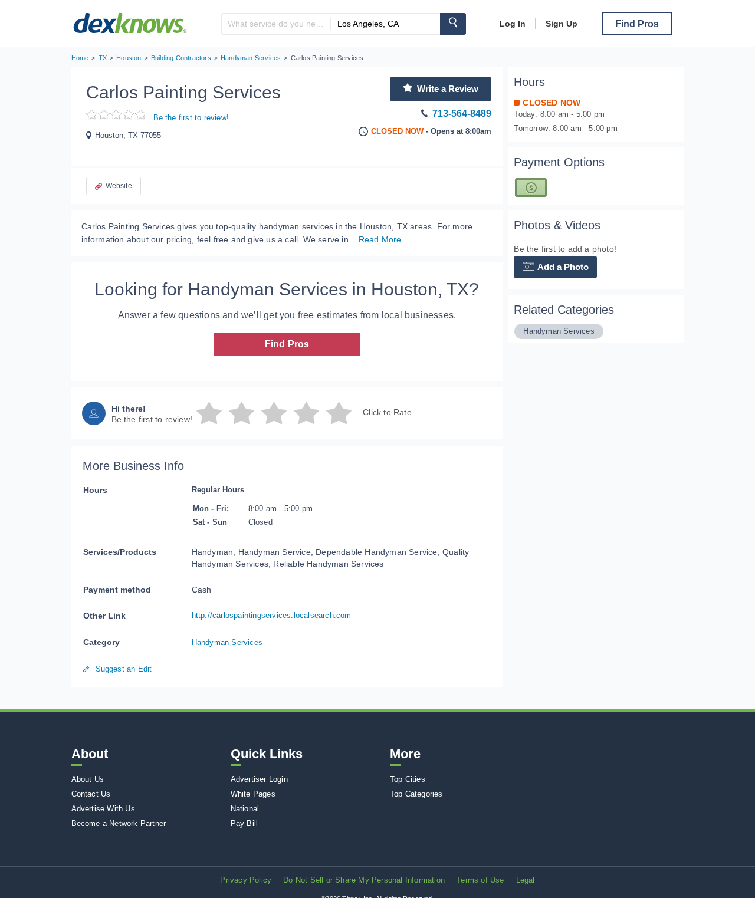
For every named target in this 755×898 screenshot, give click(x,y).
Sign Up (561, 23)
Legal (525, 880)
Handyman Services (227, 642)
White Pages (253, 794)
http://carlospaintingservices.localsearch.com (272, 615)
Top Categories (416, 794)
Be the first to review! (191, 117)
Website (119, 186)
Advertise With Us (103, 808)
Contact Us (91, 794)
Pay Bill (244, 823)
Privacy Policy (245, 880)
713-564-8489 (461, 113)
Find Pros (287, 344)
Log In (513, 23)
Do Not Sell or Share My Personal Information (364, 880)
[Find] (453, 24)
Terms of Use (480, 880)
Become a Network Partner (118, 823)
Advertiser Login (259, 779)
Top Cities (407, 779)
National (245, 808)
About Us (87, 779)
